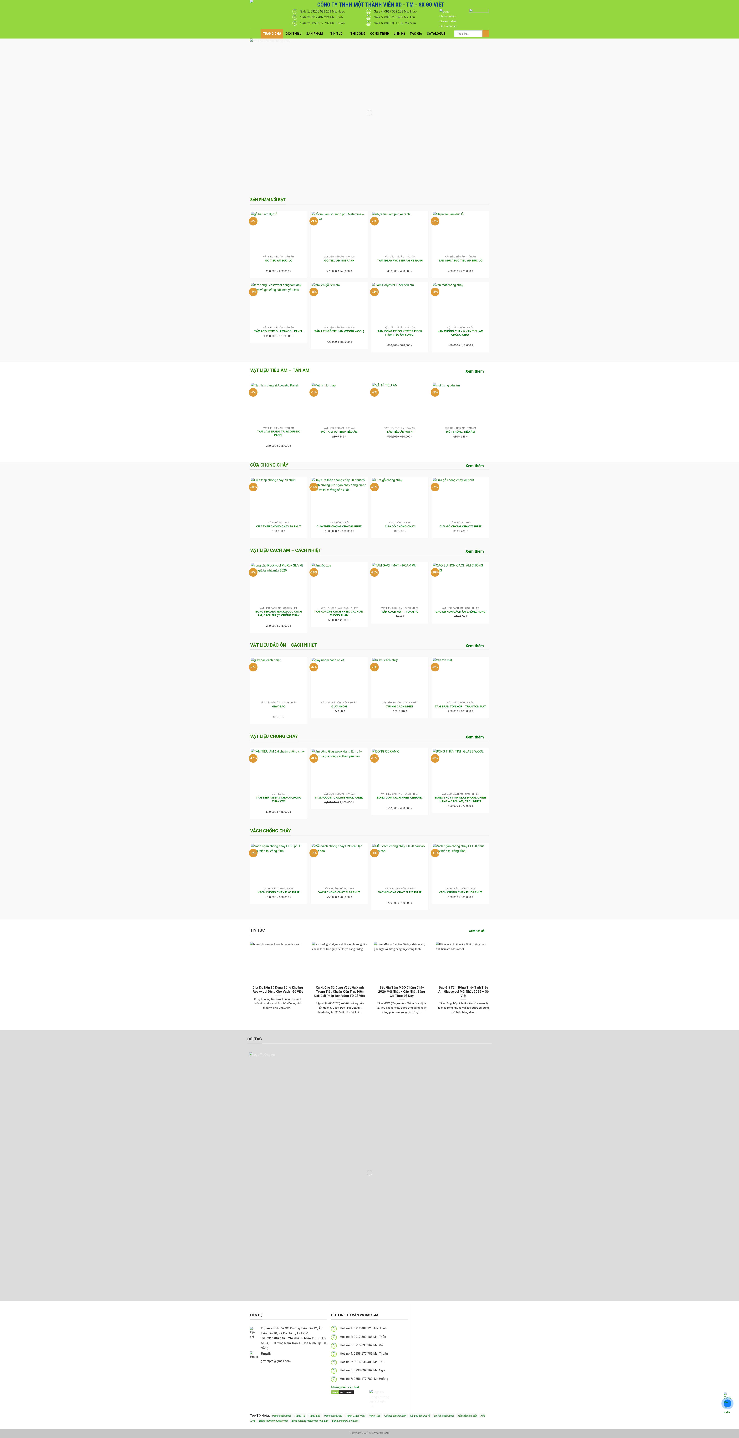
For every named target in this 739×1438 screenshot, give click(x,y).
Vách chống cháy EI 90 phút (339, 892)
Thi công (357, 33)
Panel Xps (374, 1415)
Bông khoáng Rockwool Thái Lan (310, 1420)
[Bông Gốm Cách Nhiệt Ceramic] (399, 770)
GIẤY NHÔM (339, 706)
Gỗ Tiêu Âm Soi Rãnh (339, 260)
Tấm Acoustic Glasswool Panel (278, 331)
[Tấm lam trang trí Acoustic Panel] (278, 404)
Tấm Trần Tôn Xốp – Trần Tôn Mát (460, 706)
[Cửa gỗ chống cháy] (399, 498)
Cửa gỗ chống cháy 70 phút (461, 526)
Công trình (379, 33)
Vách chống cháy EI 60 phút (278, 892)
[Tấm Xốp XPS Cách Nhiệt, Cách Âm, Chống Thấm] (339, 584)
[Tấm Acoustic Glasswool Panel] (278, 303)
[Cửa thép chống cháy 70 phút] (278, 498)
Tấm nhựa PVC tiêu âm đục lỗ (460, 260)
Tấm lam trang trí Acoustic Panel (278, 433)
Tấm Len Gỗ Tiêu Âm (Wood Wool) (339, 331)
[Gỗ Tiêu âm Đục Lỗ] (278, 232)
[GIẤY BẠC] (278, 678)
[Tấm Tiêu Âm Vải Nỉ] (399, 404)
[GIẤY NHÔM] (339, 678)
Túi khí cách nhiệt (444, 1415)
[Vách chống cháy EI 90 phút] (339, 864)
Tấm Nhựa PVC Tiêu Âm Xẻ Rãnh (400, 260)
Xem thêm (475, 371)
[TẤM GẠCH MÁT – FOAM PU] (399, 584)
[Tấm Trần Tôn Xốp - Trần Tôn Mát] (460, 678)
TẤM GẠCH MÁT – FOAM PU (399, 611)
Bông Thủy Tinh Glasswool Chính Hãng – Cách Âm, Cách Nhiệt (460, 799)
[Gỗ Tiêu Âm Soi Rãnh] (339, 232)
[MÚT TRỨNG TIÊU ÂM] (460, 404)
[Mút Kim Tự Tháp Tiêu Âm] (339, 404)
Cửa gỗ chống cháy (400, 526)
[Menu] (255, 33)
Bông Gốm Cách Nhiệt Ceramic (400, 797)
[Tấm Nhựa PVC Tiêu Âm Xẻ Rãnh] (399, 232)
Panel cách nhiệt (295, 1361)
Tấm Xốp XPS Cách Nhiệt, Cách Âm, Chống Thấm (339, 613)
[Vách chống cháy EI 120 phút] (399, 864)
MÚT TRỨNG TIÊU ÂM (460, 431)
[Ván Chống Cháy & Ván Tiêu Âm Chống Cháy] (460, 303)
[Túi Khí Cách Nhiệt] (399, 678)
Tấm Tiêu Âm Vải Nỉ (400, 431)
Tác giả (416, 33)
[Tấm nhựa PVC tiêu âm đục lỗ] (460, 232)
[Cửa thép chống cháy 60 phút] (339, 498)
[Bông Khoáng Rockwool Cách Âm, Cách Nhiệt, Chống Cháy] (278, 584)
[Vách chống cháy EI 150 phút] (460, 864)
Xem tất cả (477, 931)
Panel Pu (300, 1415)
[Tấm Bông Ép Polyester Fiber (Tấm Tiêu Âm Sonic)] (399, 303)
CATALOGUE (436, 33)
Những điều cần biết (345, 1387)
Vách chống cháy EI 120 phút (399, 892)
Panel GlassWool (355, 1415)
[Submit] (485, 33)
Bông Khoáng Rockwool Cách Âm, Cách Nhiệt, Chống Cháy (278, 613)
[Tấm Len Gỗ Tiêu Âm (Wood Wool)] (339, 303)
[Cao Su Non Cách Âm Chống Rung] (460, 584)
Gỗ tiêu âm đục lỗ (420, 1415)
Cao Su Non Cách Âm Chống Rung (461, 611)
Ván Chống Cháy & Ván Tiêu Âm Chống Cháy (460, 333)
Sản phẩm (314, 33)
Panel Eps (314, 1415)
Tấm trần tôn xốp (467, 1415)
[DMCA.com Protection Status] (342, 1392)
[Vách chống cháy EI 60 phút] (278, 864)
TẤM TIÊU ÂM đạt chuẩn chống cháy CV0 (278, 799)
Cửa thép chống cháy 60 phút (339, 526)
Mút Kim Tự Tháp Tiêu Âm (339, 431)
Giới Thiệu (294, 33)
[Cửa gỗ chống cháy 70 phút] (460, 498)
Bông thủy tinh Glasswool (273, 1420)
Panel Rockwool (333, 1415)
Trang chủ (272, 33)
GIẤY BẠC (278, 706)
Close (722, 6)
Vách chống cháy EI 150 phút (460, 892)
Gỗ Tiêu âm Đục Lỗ (278, 260)
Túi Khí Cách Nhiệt (399, 706)
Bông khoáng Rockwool (345, 1420)
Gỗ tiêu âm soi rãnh (395, 1415)
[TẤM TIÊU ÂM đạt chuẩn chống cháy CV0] (278, 770)
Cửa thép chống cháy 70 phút (278, 526)
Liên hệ (399, 33)
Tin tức (336, 33)
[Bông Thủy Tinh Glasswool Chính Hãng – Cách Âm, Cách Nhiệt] (460, 770)
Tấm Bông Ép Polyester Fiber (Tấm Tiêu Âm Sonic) (400, 333)
